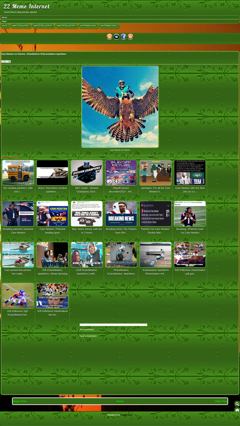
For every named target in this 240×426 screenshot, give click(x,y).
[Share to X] (7, 61)
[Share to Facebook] (9, 61)
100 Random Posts (88, 25)
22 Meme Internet (27, 6)
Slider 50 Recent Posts (66, 25)
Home (4, 25)
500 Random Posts (108, 25)
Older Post (221, 401)
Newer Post (19, 401)
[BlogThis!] (5, 61)
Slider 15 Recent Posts (42, 25)
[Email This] (2, 61)
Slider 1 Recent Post (20, 25)
